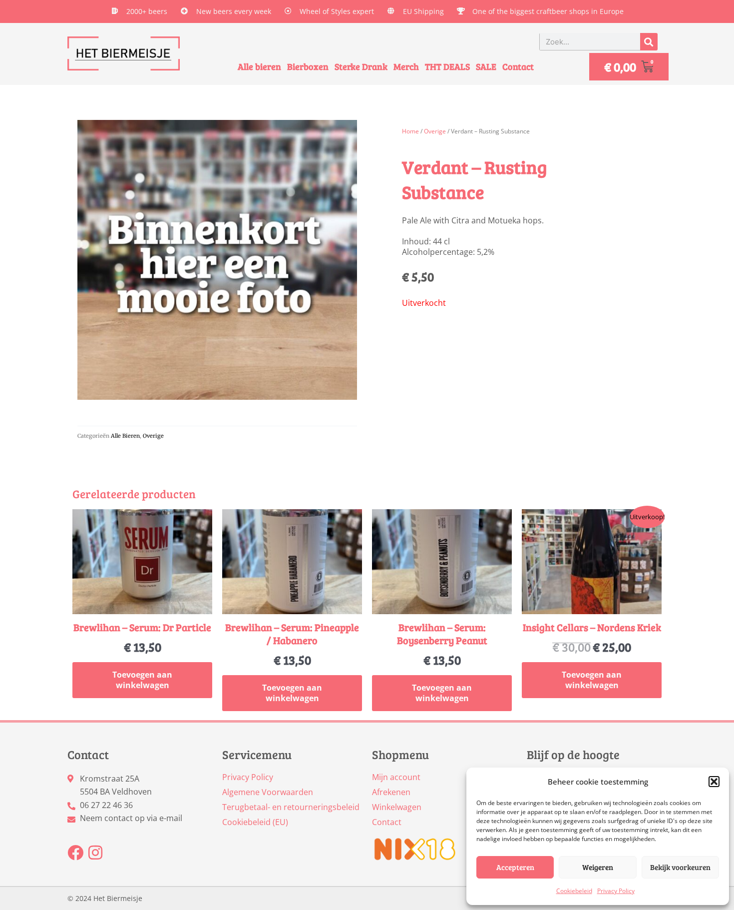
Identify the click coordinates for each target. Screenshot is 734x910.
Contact (518, 66)
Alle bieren (259, 66)
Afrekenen (391, 792)
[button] (714, 782)
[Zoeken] (649, 41)
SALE (486, 66)
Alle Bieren (125, 435)
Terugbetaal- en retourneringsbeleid (291, 807)
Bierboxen (308, 66)
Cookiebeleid (574, 891)
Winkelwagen (396, 807)
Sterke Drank (361, 66)
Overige (153, 435)
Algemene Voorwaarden (267, 792)
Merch (406, 66)
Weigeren (597, 867)
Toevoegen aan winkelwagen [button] (142, 680)
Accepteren (515, 867)
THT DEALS (447, 66)
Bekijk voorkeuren (680, 867)
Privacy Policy (616, 891)
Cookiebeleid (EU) (255, 822)
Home (410, 131)
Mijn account (396, 777)
